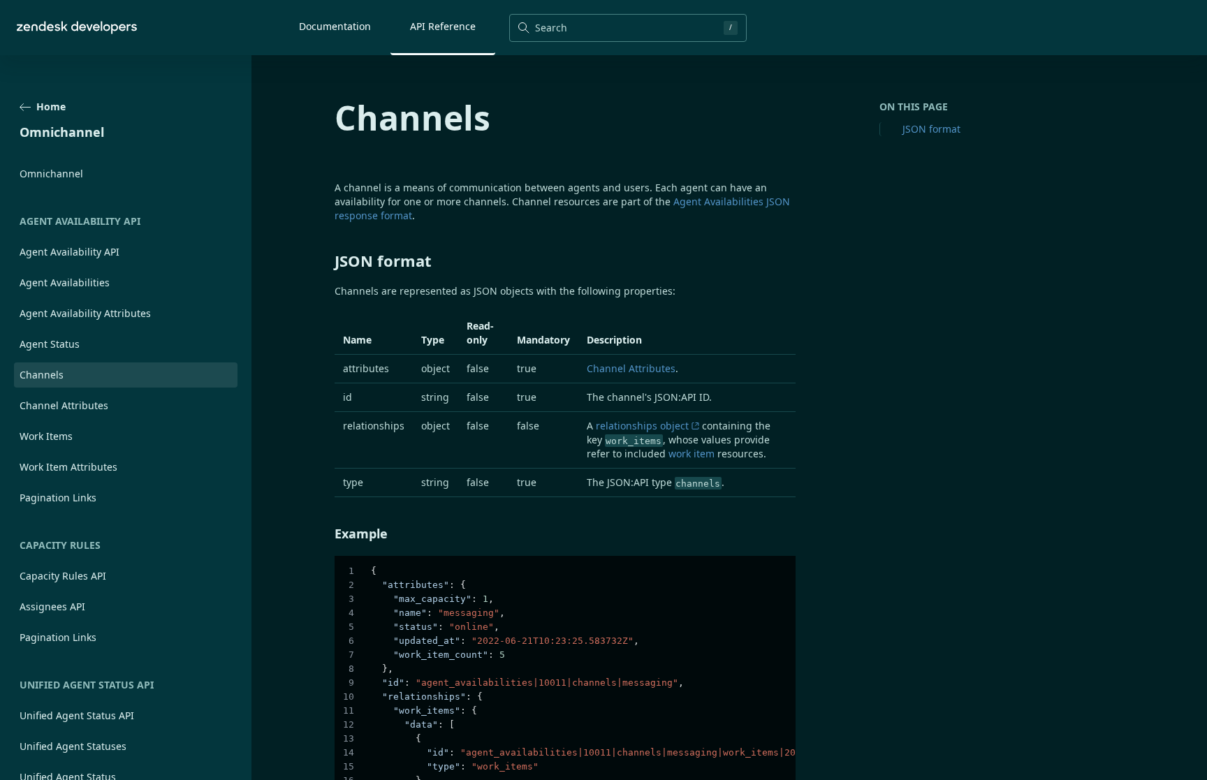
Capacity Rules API (63, 575)
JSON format (931, 128)
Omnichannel (51, 173)
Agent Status (50, 344)
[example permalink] (328, 533)
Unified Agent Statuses (73, 746)
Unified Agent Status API (77, 715)
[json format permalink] (328, 260)
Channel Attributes (64, 405)
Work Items (46, 436)
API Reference (443, 26)
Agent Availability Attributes (85, 313)
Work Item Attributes (68, 466)
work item (691, 453)
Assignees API (52, 606)
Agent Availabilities (65, 282)
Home (51, 106)
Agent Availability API (69, 251)
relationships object (642, 425)
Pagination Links (58, 497)
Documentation (335, 26)
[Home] (77, 27)
